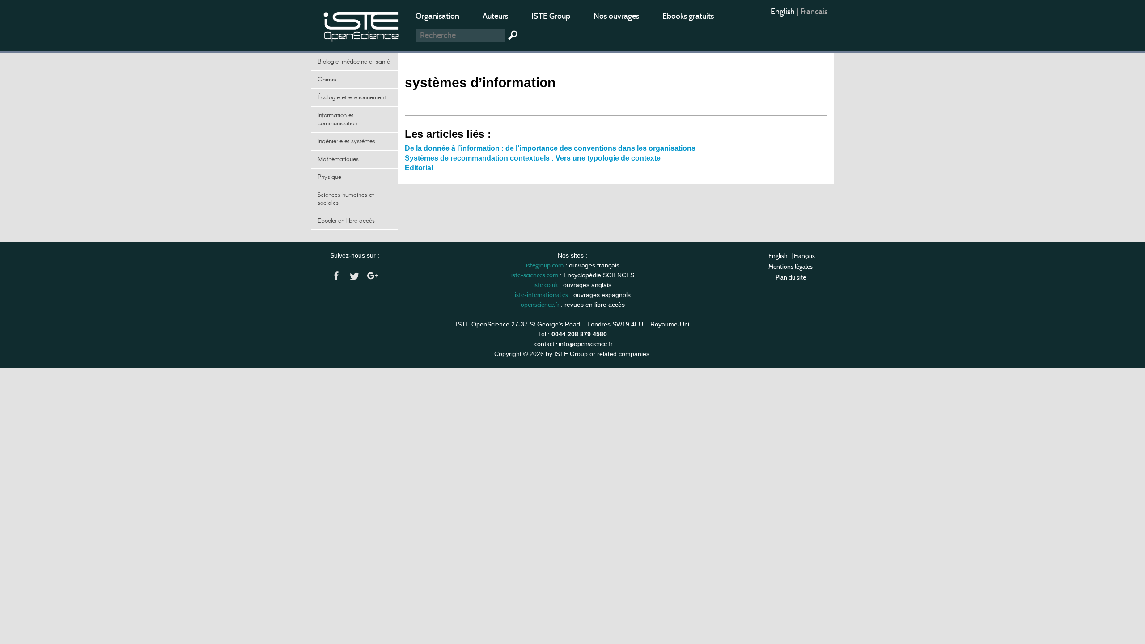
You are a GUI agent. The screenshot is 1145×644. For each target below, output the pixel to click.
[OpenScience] (361, 25)
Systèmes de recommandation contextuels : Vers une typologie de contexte (533, 158)
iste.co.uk (546, 285)
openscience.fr (540, 305)
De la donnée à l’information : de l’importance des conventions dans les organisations (550, 148)
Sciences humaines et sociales (346, 199)
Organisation (437, 16)
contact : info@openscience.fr (573, 344)
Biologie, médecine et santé (354, 61)
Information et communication (337, 119)
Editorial (419, 168)
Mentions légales (790, 267)
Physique (329, 177)
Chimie (327, 79)
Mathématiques (338, 159)
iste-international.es (541, 295)
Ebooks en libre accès (346, 220)
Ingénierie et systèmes (346, 141)
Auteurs (495, 16)
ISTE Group (550, 16)
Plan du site (791, 277)
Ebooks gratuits (688, 16)
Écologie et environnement (352, 97)
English (784, 12)
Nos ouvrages (616, 16)
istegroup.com (545, 265)
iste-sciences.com (534, 275)
